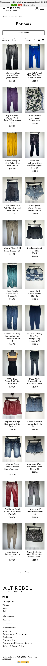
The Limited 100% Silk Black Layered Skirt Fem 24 (12, 208)
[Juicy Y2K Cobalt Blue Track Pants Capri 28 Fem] (34, 57)
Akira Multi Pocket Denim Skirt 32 (34, 293)
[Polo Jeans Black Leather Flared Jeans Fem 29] (12, 57)
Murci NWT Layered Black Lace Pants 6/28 (34, 381)
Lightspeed (7, 659)
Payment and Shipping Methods (17, 643)
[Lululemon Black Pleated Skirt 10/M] (34, 233)
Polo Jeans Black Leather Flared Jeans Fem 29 (12, 75)
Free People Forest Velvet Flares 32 (12, 293)
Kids (4, 611)
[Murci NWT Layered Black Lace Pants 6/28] (34, 363)
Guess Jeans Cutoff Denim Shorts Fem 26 (34, 208)
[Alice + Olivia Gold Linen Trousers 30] (12, 233)
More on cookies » (29, 5)
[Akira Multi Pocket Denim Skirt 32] (34, 276)
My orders (7, 623)
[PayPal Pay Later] (27, 662)
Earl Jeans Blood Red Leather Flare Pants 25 (12, 511)
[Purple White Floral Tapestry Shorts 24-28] (34, 100)
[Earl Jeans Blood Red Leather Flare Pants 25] (12, 494)
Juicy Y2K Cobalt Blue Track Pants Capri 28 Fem (34, 75)
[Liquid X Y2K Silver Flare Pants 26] (34, 494)
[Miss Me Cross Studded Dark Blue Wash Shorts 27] (12, 449)
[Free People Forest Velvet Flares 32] (12, 276)
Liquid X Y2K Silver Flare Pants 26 (35, 511)
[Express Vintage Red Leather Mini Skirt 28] (12, 406)
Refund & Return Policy (13, 646)
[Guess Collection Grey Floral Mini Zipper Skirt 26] (34, 536)
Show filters (23, 33)
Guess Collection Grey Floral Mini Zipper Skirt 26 (34, 554)
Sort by (16, 39)
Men (5, 608)
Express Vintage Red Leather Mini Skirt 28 (12, 424)
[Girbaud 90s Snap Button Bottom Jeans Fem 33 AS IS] (12, 318)
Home (5, 17)
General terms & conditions (15, 634)
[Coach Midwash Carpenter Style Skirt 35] (34, 406)
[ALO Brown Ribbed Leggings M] (12, 536)
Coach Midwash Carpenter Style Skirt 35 (34, 424)
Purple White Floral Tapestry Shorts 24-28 (34, 118)
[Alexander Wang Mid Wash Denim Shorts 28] (34, 449)
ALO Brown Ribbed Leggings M (12, 554)
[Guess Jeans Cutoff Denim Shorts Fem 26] (34, 190)
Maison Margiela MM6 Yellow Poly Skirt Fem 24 (12, 163)
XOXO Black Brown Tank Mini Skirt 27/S (12, 381)
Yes (14, 5)
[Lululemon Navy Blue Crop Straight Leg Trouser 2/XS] (34, 318)
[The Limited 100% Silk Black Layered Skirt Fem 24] (12, 190)
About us (7, 631)
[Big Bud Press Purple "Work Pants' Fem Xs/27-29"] (12, 100)
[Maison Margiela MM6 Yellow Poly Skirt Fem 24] (12, 145)
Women (12, 17)
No (20, 5)
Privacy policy (9, 640)
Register (6, 620)
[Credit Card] (19, 662)
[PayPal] (23, 662)
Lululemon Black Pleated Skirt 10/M (34, 251)
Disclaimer (7, 637)
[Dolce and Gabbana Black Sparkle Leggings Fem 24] (34, 145)
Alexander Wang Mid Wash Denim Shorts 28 (34, 466)
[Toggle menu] (41, 8)
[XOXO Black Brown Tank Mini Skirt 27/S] (12, 363)
